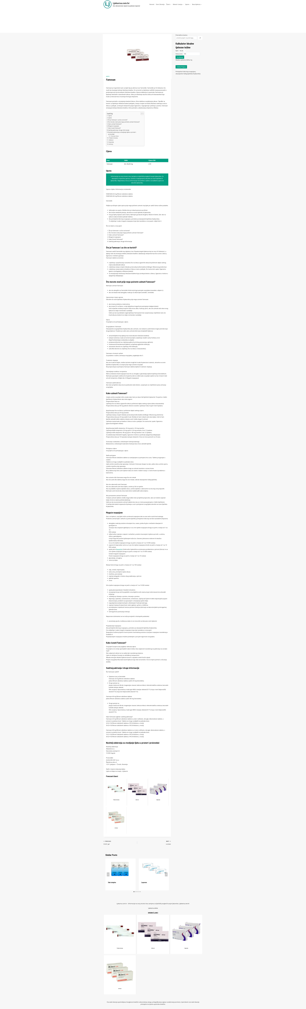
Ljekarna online (153, 908)
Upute (107, 76)
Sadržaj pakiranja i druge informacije (118, 130)
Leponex (144, 882)
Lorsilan (168, 842)
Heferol (111, 140)
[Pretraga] (200, 38)
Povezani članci (115, 136)
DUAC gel (107, 842)
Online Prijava (181, 67)
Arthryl (111, 144)
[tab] (135, 891)
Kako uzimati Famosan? (115, 124)
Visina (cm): (179, 54)
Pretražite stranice (181, 35)
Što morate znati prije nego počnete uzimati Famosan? (124, 122)
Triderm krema (113, 138)
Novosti (151, 4)
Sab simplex (112, 882)
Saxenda (111, 142)
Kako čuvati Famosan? (114, 128)
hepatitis (119, 549)
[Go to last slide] (108, 874)
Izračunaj (180, 57)
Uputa (110, 118)
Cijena (110, 115)
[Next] (166, 874)
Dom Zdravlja (160, 4)
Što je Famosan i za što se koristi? (117, 120)
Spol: (177, 51)
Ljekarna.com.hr (184, 903)
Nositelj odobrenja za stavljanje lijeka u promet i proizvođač (122, 133)
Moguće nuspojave (113, 126)
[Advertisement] (153, 21)
